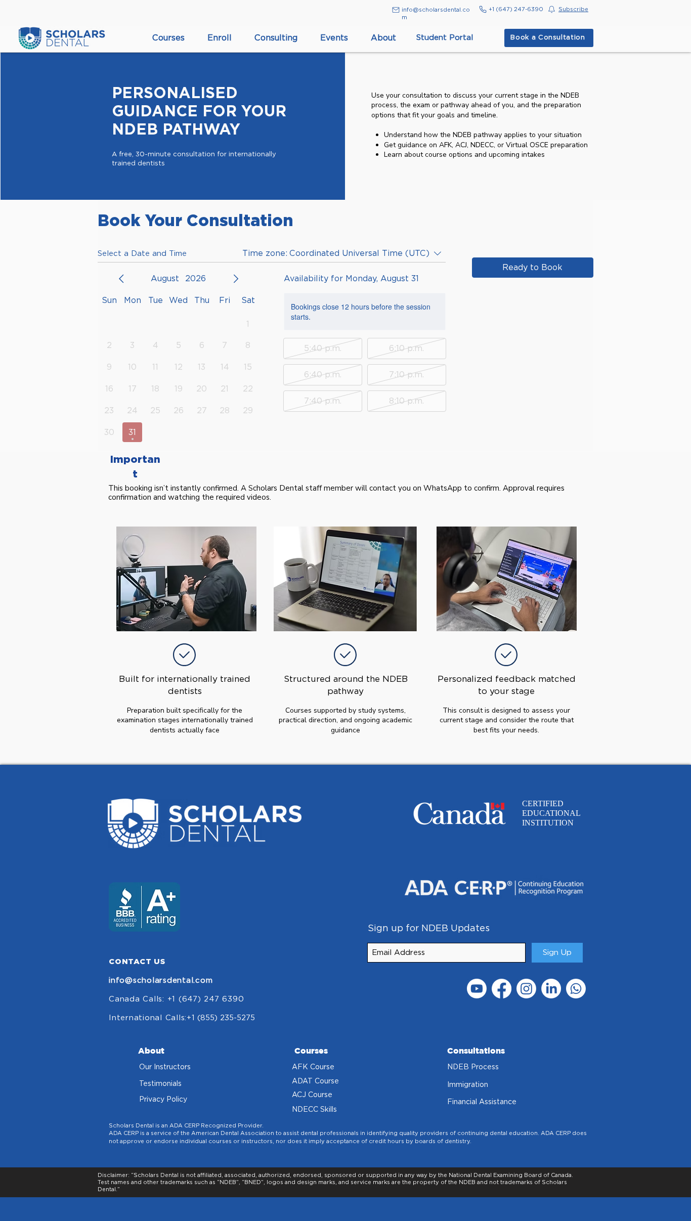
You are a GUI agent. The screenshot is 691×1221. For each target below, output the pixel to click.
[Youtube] (477, 988)
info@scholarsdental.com (160, 980)
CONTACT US (137, 961)
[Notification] (551, 9)
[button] (573, 9)
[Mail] (396, 10)
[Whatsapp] (576, 988)
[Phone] (483, 9)
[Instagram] (526, 988)
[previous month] (121, 279)
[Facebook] (501, 988)
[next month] (236, 279)
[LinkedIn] (551, 988)
